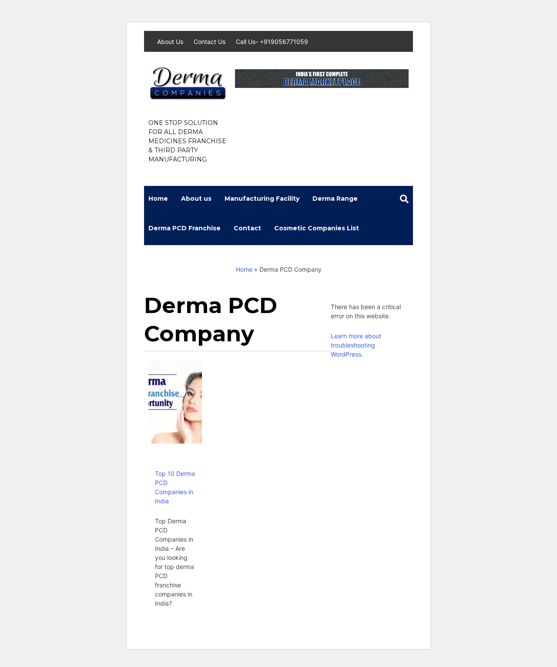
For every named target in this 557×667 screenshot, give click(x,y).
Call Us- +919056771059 (272, 41)
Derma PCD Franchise (184, 228)
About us (196, 198)
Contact (247, 228)
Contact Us (210, 41)
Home (158, 198)
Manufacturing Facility (262, 198)
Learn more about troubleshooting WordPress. (356, 345)
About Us (171, 41)
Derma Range (335, 198)
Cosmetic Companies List (316, 228)
